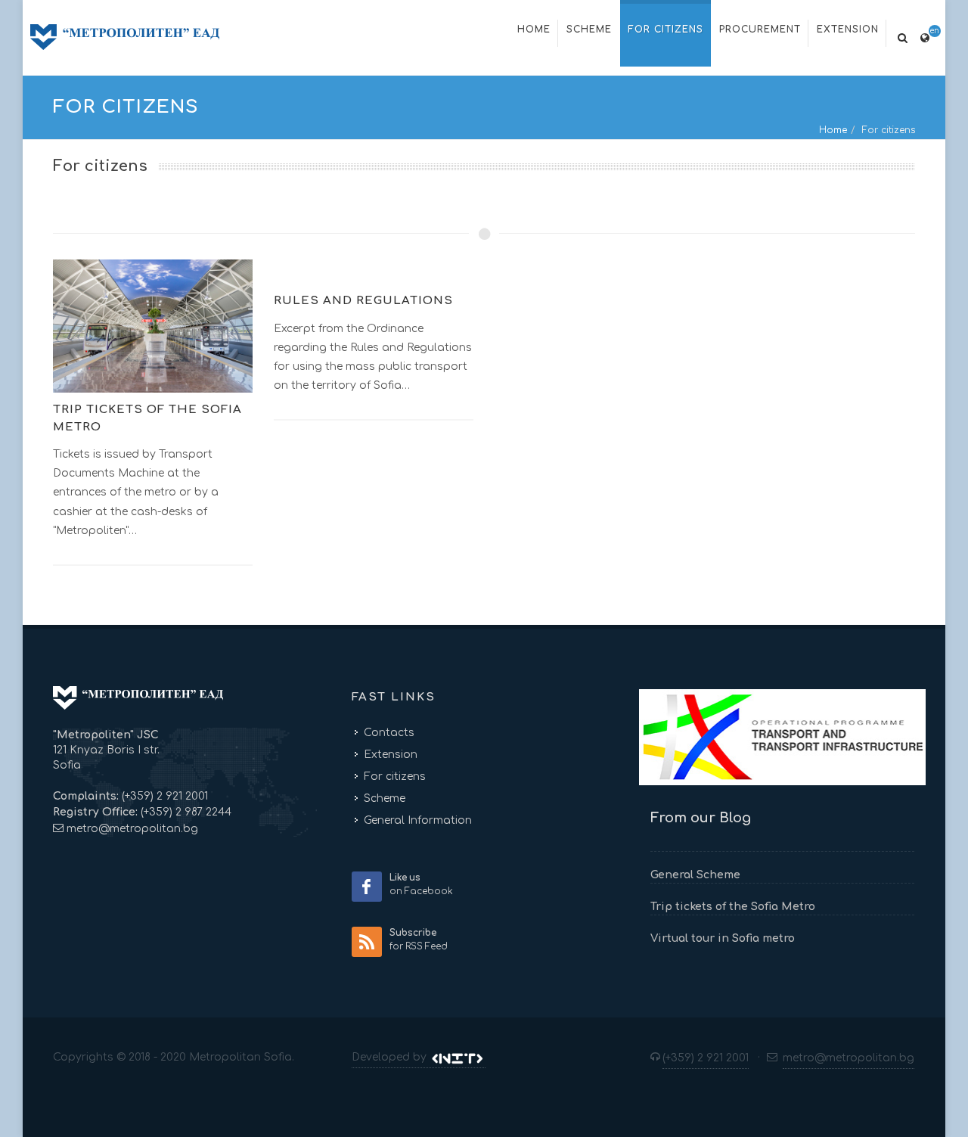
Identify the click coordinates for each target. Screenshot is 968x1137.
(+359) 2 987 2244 (184, 812)
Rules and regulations (363, 300)
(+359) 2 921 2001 (163, 796)
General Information (418, 820)
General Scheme (695, 875)
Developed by (391, 1057)
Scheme (384, 798)
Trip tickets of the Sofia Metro (732, 906)
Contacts (389, 732)
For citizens (395, 776)
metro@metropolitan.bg (132, 828)
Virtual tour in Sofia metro (722, 938)
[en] (925, 35)
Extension (390, 754)
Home (833, 130)
